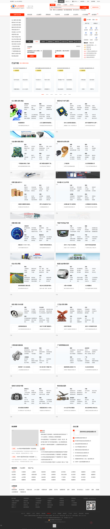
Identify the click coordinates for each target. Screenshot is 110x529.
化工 (13, 20)
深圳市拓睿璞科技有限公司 (45, 369)
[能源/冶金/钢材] (62, 274)
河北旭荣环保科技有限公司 (69, 207)
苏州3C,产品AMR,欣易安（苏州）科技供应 (74, 244)
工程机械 (14, 48)
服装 (13, 27)
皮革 (17, 27)
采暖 (13, 34)
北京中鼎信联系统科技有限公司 (24, 329)
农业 (13, 39)
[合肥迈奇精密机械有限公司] (32, 381)
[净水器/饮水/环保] (62, 193)
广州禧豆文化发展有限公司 (90, 51)
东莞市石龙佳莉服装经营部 (69, 166)
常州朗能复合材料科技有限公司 (46, 125)
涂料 (17, 20)
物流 (13, 56)
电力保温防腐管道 (68, 9)
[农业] (17, 274)
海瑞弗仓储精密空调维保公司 (25, 204)
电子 (15, 22)
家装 (17, 24)
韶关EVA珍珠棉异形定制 (91, 326)
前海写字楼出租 (67, 326)
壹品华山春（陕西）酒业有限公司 (46, 288)
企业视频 (66, 14)
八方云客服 (85, 14)
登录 (55, 1)
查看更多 (78, 46)
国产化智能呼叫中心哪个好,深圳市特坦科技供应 (96, 122)
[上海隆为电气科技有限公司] (78, 259)
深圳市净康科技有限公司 (23, 247)
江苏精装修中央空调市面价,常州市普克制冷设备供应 (97, 204)
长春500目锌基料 (68, 285)
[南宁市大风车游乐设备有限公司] (78, 381)
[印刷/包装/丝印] (17, 193)
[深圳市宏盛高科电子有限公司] (78, 300)
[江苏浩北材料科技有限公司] (78, 218)
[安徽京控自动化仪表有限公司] (78, 340)
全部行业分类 (17, 14)
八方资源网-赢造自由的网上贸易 (21, 7)
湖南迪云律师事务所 (89, 57)
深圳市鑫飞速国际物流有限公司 (20, 68)
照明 (13, 22)
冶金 (15, 41)
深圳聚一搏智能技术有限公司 (70, 369)
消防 (15, 44)
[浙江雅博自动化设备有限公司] (32, 340)
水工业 (16, 32)
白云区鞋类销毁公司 (90, 163)
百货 (16, 46)
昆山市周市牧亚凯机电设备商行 (42, 68)
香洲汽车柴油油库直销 (90, 244)
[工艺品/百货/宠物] (62, 315)
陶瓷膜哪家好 (21, 122)
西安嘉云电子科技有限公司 (23, 207)
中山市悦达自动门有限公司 (45, 166)
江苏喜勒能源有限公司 (44, 207)
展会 (15, 56)
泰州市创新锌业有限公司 (69, 288)
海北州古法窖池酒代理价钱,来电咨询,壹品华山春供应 (52, 285)
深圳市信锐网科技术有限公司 (91, 53)
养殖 (17, 39)
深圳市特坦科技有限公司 (90, 125)
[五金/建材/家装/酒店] (17, 152)
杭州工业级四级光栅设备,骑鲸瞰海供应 (73, 122)
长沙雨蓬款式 (88, 285)
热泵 (15, 34)
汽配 (13, 36)
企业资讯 (75, 14)
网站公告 (92, 42)
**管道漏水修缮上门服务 (24, 163)
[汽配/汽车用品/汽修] (62, 233)
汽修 (19, 36)
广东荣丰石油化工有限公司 (90, 247)
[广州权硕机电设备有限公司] (78, 137)
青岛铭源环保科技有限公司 (45, 329)
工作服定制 (66, 163)
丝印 (17, 29)
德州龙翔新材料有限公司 (23, 288)
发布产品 (87, 23)
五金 (13, 24)
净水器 (13, 32)
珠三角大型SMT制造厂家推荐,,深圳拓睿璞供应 (50, 367)
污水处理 (18, 44)
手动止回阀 (83, 9)
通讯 (20, 22)
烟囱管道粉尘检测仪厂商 (70, 367)
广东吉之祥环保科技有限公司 (91, 166)
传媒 (19, 53)
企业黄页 (39, 14)
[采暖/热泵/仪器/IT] (17, 233)
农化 (15, 39)
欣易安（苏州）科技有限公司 (70, 247)
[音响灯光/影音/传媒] (17, 396)
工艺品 (13, 46)
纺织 (15, 27)
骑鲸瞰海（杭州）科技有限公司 (70, 125)
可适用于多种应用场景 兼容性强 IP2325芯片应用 (51, 244)
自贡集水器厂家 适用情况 (70, 204)
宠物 (18, 46)
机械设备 (18, 48)
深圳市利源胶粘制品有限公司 (91, 329)
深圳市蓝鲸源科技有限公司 (45, 247)
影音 (17, 53)
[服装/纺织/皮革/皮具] (62, 152)
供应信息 (29, 14)
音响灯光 (14, 53)
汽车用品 (16, 36)
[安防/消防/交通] (17, 315)
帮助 (88, 1)
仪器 (17, 34)
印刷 (13, 29)
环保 (19, 32)
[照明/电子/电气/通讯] (62, 111)
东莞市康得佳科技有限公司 (23, 125)
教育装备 (16, 51)
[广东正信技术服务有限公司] (78, 178)
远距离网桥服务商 (22, 326)
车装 (51, 9)
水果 (20, 39)
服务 (17, 56)
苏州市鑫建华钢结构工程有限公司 (92, 288)
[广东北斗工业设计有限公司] (32, 178)
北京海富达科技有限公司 (63, 68)
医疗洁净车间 (76, 9)
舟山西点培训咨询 (89, 367)
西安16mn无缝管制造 (58, 9)
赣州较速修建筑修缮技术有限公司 (25, 166)
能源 (13, 41)
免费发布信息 (95, 7)
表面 (20, 20)
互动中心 (75, 1)
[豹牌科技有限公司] (32, 218)
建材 (15, 24)
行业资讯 (57, 14)
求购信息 (48, 14)
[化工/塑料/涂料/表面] (17, 111)
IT (19, 29)
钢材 (17, 41)
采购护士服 (87, 49)
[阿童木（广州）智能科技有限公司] (32, 259)
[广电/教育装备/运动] (62, 355)
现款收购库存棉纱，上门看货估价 (91, 45)
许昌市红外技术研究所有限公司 (86, 68)
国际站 (98, 1)
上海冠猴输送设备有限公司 (23, 369)
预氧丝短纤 (87, 47)
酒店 (20, 24)
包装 (15, 29)
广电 (13, 51)
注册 (96, 19)
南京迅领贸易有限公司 (89, 55)
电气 (17, 22)
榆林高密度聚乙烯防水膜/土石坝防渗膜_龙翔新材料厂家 (31, 285)
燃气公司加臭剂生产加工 (45, 204)
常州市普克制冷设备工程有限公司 (92, 207)
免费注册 (61, 1)
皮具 (20, 27)
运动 (19, 51)
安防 (13, 44)
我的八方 (67, 1)
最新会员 (86, 42)
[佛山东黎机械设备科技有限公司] (32, 137)
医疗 (20, 41)
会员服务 (94, 14)
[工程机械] (17, 355)
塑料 (15, 20)
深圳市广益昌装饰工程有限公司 (70, 329)
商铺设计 (96, 23)
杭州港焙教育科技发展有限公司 (91, 369)
